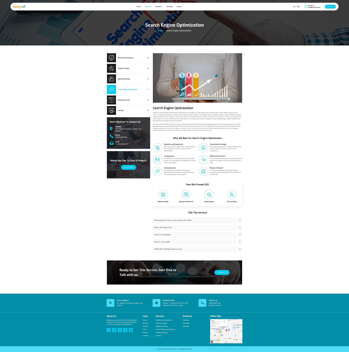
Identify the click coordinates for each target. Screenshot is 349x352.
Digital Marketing (162, 326)
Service (145, 323)
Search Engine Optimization (165, 329)
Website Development (164, 320)
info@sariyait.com (314, 7)
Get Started (128, 167)
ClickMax (186, 326)
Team (145, 329)
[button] (197, 220)
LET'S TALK (330, 7)
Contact (146, 336)
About (145, 320)
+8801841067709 (121, 137)
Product (145, 326)
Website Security (162, 332)
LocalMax (186, 323)
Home (160, 30)
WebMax (186, 320)
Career (145, 332)
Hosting (158, 336)
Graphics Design (161, 323)
